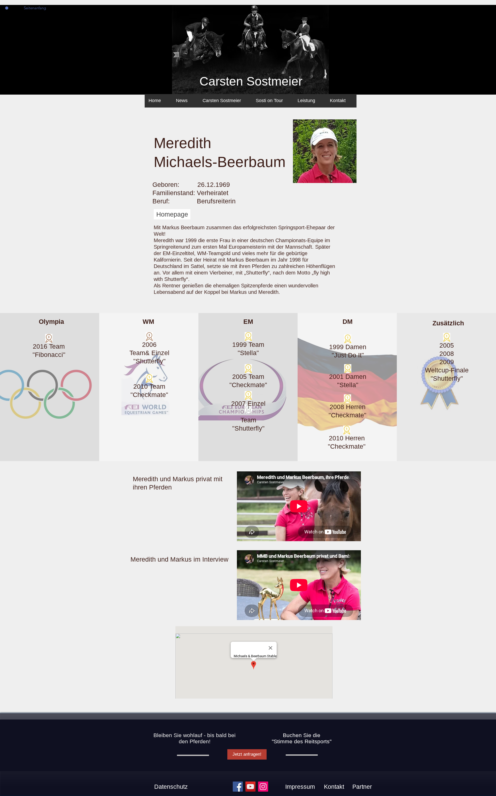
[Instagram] (263, 787)
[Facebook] (238, 787)
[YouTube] (250, 787)
